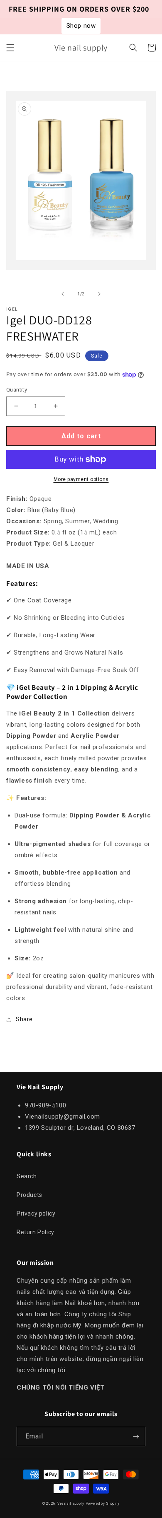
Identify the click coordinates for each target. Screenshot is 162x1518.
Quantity (16, 390)
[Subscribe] (136, 1436)
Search (27, 1176)
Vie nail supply (70, 1503)
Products (29, 1195)
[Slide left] (63, 294)
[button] (10, 48)
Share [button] (24, 1019)
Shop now (81, 25)
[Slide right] (99, 294)
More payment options (81, 479)
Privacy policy (36, 1213)
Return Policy (35, 1232)
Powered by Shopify (103, 1503)
